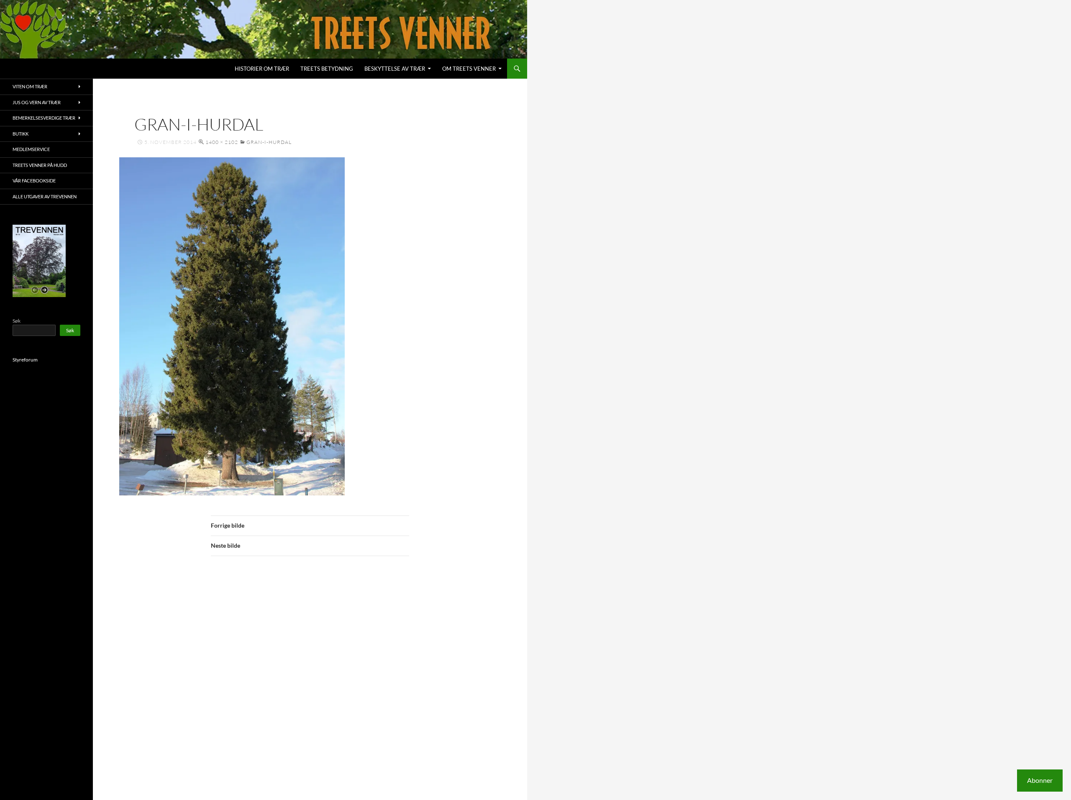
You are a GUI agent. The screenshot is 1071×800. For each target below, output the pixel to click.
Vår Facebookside (34, 180)
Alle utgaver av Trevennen (45, 196)
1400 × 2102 (221, 142)
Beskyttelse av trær (394, 68)
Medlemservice (31, 149)
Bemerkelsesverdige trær (44, 118)
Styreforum (25, 359)
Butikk (20, 133)
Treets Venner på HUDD (40, 165)
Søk (16, 321)
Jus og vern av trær (37, 102)
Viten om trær (30, 86)
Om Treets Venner (469, 68)
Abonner (1040, 780)
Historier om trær (262, 68)
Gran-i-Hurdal (269, 142)
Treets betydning (326, 68)
